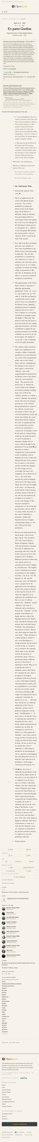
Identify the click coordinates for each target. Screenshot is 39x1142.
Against (4, 988)
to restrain (26, 206)
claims (4, 1014)
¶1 (14, 116)
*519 (9, 782)
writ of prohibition (24, 117)
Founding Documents (8, 1101)
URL (6, 861)
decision (4, 1025)
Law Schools (5, 1097)
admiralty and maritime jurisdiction (12, 984)
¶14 (13, 769)
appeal (4, 994)
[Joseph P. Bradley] (3, 923)
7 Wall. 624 (27, 318)
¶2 (14, 142)
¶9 (14, 198)
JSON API (4, 1119)
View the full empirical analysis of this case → (15, 112)
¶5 (14, 171)
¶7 (14, 186)
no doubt (29, 447)
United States (19, 134)
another (4, 992)
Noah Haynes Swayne (12, 931)
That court (20, 143)
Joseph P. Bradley (11, 922)
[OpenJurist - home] (20, 6)
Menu (6, 11)
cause (3, 1008)
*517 (9, 365)
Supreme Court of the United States (19, 33)
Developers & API (7, 1114)
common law (28, 422)
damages (4, 1023)
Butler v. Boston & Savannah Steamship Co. (16, 93)
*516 (9, 171)
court (3, 1021)
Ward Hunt (9, 950)
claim (3, 1012)
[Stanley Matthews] (3, 942)
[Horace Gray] (3, 913)
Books (4, 1104)
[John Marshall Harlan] (3, 918)
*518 (9, 577)
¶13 (13, 532)
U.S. (18, 19)
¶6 (14, 177)
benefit (4, 1003)
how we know (11, 74)
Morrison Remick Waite (13, 907)
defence (4, 1027)
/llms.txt (4, 1116)
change (4, 1010)
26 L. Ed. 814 (19, 25)
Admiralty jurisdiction (8, 986)
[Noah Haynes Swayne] (3, 932)
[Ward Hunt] (3, 951)
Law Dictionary (6, 1090)
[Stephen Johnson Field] (3, 946)
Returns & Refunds (7, 1135)
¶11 (13, 282)
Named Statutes (7, 1099)
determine (5, 1031)
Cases (3, 1085)
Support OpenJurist (19, 1124)
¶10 (13, 243)
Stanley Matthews (11, 941)
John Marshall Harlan (12, 917)
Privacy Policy (6, 1137)
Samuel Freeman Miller (13, 936)
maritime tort (31, 363)
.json (10, 1042)
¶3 (14, 161)
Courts (4, 1094)
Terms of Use (28, 1135)
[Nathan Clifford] (3, 927)
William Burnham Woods (13, 955)
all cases (30, 285)
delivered (4, 1029)
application (5, 997)
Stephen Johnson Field (13, 945)
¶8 (14, 190)
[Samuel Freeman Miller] (3, 937)
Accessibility (19, 1132)
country (4, 1018)
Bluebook (31, 861)
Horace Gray (10, 912)
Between (4, 1005)
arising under (5, 1001)
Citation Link (18, 861)
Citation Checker (7, 1106)
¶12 (13, 346)
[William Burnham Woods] (3, 956)
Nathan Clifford (11, 926)
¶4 (14, 165)
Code (3, 1087)
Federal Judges (6, 1092)
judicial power (22, 283)
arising (4, 999)
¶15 (13, 841)
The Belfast (12, 69)
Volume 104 (12, 19)
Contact (29, 1132)
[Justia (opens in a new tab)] (23, 1078)
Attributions (18, 1135)
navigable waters (30, 315)
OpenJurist (5, 19)
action (4, 981)
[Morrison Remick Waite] (3, 909)
